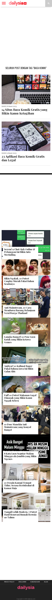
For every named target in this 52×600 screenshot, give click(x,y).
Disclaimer (22, 582)
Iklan (46, 582)
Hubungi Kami (35, 582)
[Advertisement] (26, 35)
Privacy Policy (9, 582)
